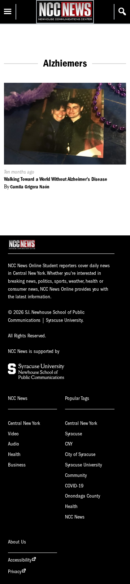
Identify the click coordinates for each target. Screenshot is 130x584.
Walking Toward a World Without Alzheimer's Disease (55, 179)
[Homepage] (65, 20)
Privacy (14, 571)
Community (76, 475)
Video (13, 434)
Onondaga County (82, 496)
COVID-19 (74, 486)
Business (17, 465)
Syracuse (73, 434)
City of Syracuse (80, 454)
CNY (69, 444)
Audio (13, 444)
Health (14, 454)
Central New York (24, 423)
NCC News (74, 517)
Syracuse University (83, 465)
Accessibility (19, 560)
